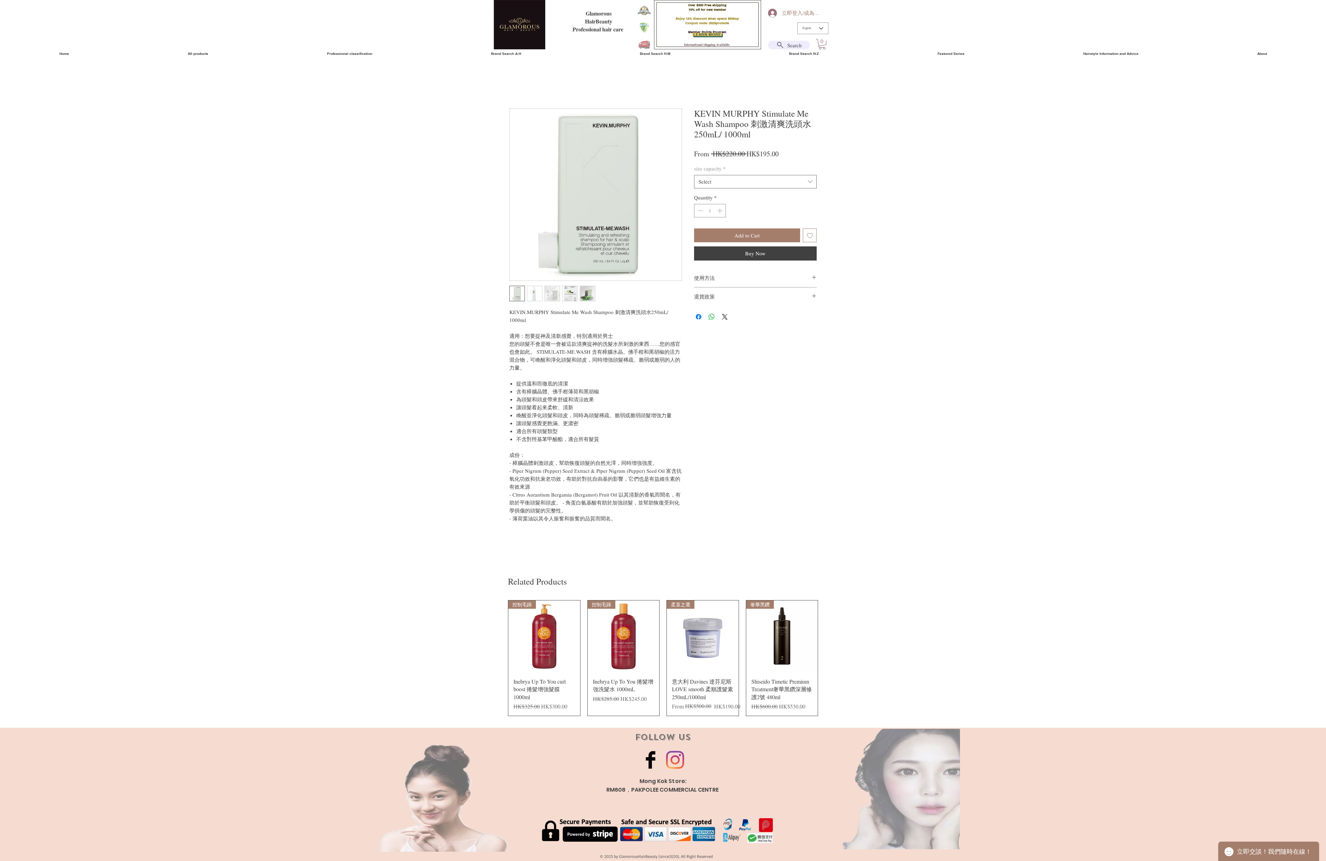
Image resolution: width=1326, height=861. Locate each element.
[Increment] (720, 210)
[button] (822, 44)
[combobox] (755, 181)
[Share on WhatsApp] (712, 317)
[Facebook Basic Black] (651, 760)
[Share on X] (725, 317)
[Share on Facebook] (698, 317)
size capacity (710, 168)
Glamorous (599, 13)
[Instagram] (675, 760)
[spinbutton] (710, 210)
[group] (663, 658)
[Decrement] (699, 210)
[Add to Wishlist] (810, 235)
